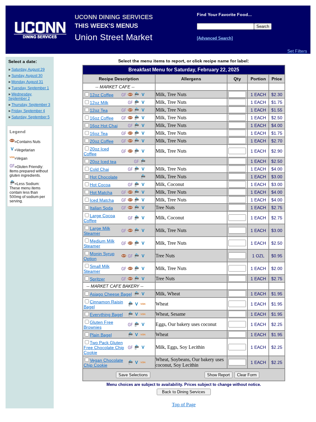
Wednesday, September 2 (20, 96)
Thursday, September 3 (30, 105)
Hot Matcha (101, 192)
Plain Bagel (101, 334)
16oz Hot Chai (104, 125)
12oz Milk (99, 102)
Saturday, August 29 (28, 69)
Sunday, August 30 (27, 76)
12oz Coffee (102, 94)
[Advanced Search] (215, 38)
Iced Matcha (102, 200)
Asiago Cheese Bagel (111, 294)
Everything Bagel (106, 314)
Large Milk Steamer (97, 231)
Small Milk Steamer (97, 269)
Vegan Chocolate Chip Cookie (103, 363)
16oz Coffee (102, 118)
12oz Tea (99, 110)
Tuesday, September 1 (30, 88)
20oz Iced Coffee (96, 151)
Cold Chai (99, 169)
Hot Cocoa (100, 184)
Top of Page (184, 404)
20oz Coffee (102, 141)
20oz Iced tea (103, 161)
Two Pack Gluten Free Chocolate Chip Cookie (104, 347)
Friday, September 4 (28, 111)
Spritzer (97, 278)
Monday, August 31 (27, 82)
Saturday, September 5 (30, 117)
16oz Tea (99, 133)
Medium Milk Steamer (99, 243)
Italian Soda (101, 207)
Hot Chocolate (104, 177)
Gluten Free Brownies (98, 325)
